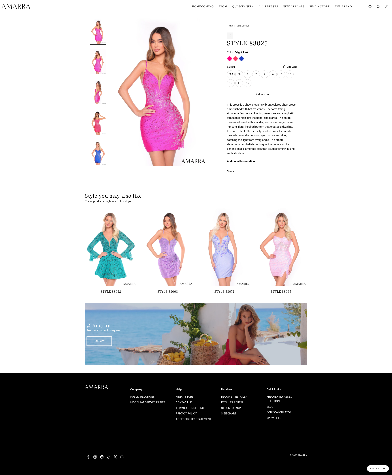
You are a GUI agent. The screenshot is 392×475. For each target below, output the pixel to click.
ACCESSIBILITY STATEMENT (193, 419)
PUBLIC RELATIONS (142, 396)
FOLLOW (99, 341)
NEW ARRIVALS (294, 6)
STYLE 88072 (224, 291)
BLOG (270, 406)
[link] (386, 6)
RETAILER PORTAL (232, 402)
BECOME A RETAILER (234, 396)
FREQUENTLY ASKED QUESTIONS (279, 399)
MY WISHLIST (275, 418)
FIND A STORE (319, 6)
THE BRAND (343, 6)
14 (240, 84)
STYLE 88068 (167, 291)
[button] (378, 6)
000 (232, 75)
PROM (223, 6)
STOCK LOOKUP (231, 408)
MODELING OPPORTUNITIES (147, 402)
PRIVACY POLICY (186, 413)
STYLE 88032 (111, 291)
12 (232, 84)
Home (230, 26)
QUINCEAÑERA (243, 6)
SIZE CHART (228, 413)
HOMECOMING (203, 6)
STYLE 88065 (281, 291)
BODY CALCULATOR (279, 412)
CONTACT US (184, 402)
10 (291, 75)
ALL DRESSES (268, 6)
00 (240, 75)
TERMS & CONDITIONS (190, 408)
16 (248, 84)
